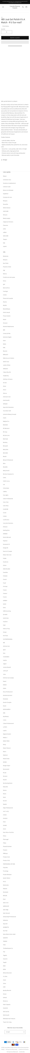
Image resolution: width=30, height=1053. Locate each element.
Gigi (4, 270)
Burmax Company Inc (8, 474)
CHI (4, 484)
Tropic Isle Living (7, 1022)
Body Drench (6, 470)
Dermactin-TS (6, 544)
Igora (4, 649)
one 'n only (6, 811)
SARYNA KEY (6, 906)
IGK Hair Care (6, 646)
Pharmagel (5, 839)
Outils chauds (6, 312)
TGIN (4, 944)
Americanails (6, 400)
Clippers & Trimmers (8, 222)
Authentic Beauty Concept (9, 414)
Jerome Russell (7, 667)
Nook (4, 797)
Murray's (5, 776)
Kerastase (5, 699)
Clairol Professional (8, 498)
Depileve (5, 540)
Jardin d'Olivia (6, 365)
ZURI (4, 987)
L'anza (4, 720)
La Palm (5, 727)
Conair (4, 512)
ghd (4, 284)
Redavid (5, 888)
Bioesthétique (6, 309)
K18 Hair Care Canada (8, 677)
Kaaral (4, 681)
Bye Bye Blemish (7, 990)
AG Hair (5, 382)
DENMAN (5, 533)
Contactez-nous (7, 179)
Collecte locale (7, 186)
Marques (5, 200)
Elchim (4, 565)
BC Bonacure (6, 428)
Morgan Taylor (6, 765)
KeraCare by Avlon (7, 695)
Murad (4, 772)
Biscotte (5, 351)
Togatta (5, 955)
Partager (5, 159)
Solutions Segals (7, 337)
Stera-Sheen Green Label (9, 934)
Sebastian (5, 920)
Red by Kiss (6, 885)
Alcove (4, 994)
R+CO (4, 881)
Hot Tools (5, 635)
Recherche (5, 256)
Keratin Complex (7, 702)
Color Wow (5, 505)
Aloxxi (4, 386)
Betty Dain (5, 449)
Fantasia (5, 576)
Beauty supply (6, 218)
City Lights (5, 495)
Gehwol (5, 997)
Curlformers (6, 519)
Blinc (4, 463)
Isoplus (5, 660)
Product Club (6, 857)
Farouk (5, 579)
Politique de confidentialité (12, 1051)
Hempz (5, 632)
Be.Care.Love (6, 435)
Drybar (4, 558)
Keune (4, 706)
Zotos (4, 983)
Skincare (5, 215)
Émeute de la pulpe (8, 298)
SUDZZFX (5, 937)
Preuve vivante (6, 316)
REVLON (5, 895)
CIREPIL (5, 491)
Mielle (4, 344)
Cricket (5, 516)
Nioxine (5, 302)
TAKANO (5, 941)
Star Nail (5, 930)
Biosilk (4, 456)
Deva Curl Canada (7, 551)
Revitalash (5, 892)
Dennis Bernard (7, 537)
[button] (15, 42)
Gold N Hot (6, 618)
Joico (4, 674)
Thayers (5, 239)
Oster (4, 340)
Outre (4, 829)
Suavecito (5, 1008)
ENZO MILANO (6, 569)
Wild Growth (6, 1015)
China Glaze (6, 488)
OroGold (5, 818)
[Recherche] (23, 7)
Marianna (5, 1001)
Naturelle (5, 786)
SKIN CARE (5, 236)
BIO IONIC (5, 453)
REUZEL (5, 305)
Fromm (5, 597)
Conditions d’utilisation (24, 1049)
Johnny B (5, 670)
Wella (4, 969)
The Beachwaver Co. (8, 948)
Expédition (5, 193)
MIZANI (5, 762)
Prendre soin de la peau (9, 277)
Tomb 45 (5, 959)
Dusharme (5, 562)
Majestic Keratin (7, 734)
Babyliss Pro (6, 421)
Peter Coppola (6, 1004)
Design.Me (5, 548)
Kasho (4, 688)
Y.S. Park (5, 976)
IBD (4, 642)
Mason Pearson (7, 748)
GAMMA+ (5, 600)
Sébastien (5, 368)
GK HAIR (5, 614)
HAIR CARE (5, 211)
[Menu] (3, 7)
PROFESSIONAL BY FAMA (9, 864)
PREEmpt (5, 853)
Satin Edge (5, 909)
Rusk (4, 899)
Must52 (5, 779)
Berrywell (5, 446)
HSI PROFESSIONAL (8, 639)
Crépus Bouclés (7, 372)
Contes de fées (6, 333)
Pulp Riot (5, 867)
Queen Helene (6, 878)
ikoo (4, 653)
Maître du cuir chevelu (8, 358)
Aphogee (5, 403)
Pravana (5, 850)
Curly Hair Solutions (8, 523)
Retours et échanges (8, 190)
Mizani (4, 319)
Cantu (4, 477)
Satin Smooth (6, 913)
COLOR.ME (5, 509)
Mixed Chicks (6, 758)
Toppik (4, 962)
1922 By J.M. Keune (7, 379)
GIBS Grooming (7, 611)
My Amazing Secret (7, 783)
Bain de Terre (6, 288)
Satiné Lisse (6, 361)
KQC (4, 243)
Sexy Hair (5, 923)
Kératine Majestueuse (8, 326)
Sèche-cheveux (6, 207)
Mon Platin (5, 263)
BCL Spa (5, 432)
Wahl (4, 966)
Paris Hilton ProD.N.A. (8, 832)
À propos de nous (7, 197)
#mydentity (6, 375)
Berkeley (5, 442)
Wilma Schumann (7, 973)
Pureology (5, 871)
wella (4, 229)
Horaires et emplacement (9, 183)
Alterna (5, 393)
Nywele (5, 804)
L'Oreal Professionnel (8, 723)
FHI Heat (5, 586)
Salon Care (5, 902)
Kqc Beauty (6, 716)
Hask (4, 625)
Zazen (4, 980)
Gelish (4, 604)
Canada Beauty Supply (9, 1047)
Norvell (5, 800)
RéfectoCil (5, 354)
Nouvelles (5, 204)
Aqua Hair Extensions (8, 407)
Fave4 (4, 583)
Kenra (4, 281)
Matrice (5, 273)
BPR (4, 330)
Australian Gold (7, 410)
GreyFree (5, 621)
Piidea (4, 843)
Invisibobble (6, 656)
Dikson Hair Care (7, 554)
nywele (5, 246)
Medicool (5, 755)
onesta (5, 295)
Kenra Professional (8, 691)
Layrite (4, 730)
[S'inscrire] (23, 1032)
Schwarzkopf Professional (9, 916)
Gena (4, 607)
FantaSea (5, 572)
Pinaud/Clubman (7, 846)
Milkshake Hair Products (9, 1018)
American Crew (7, 396)
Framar (5, 590)
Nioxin (4, 793)
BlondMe (5, 467)
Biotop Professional (8, 460)
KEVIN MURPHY (6, 709)
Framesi (5, 593)
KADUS (4, 684)
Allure (4, 389)
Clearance (5, 225)
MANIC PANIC (6, 741)
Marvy (4, 744)
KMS (4, 347)
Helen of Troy (6, 628)
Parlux (4, 836)
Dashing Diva (6, 530)
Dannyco (5, 526)
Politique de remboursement (11, 1049)
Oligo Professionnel (8, 807)
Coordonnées (22, 1051)
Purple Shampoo (7, 874)
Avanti (4, 418)
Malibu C (5, 737)
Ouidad (5, 825)
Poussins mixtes (7, 266)
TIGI (4, 951)
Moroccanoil (6, 769)
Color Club (5, 502)
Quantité (3, 29)
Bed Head (5, 439)
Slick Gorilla (6, 1011)
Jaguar (5, 663)
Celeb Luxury (6, 481)
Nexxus (5, 790)
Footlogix (5, 291)
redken (5, 232)
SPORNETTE (6, 927)
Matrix (4, 751)
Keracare (5, 323)
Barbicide (5, 425)
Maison (5, 176)
